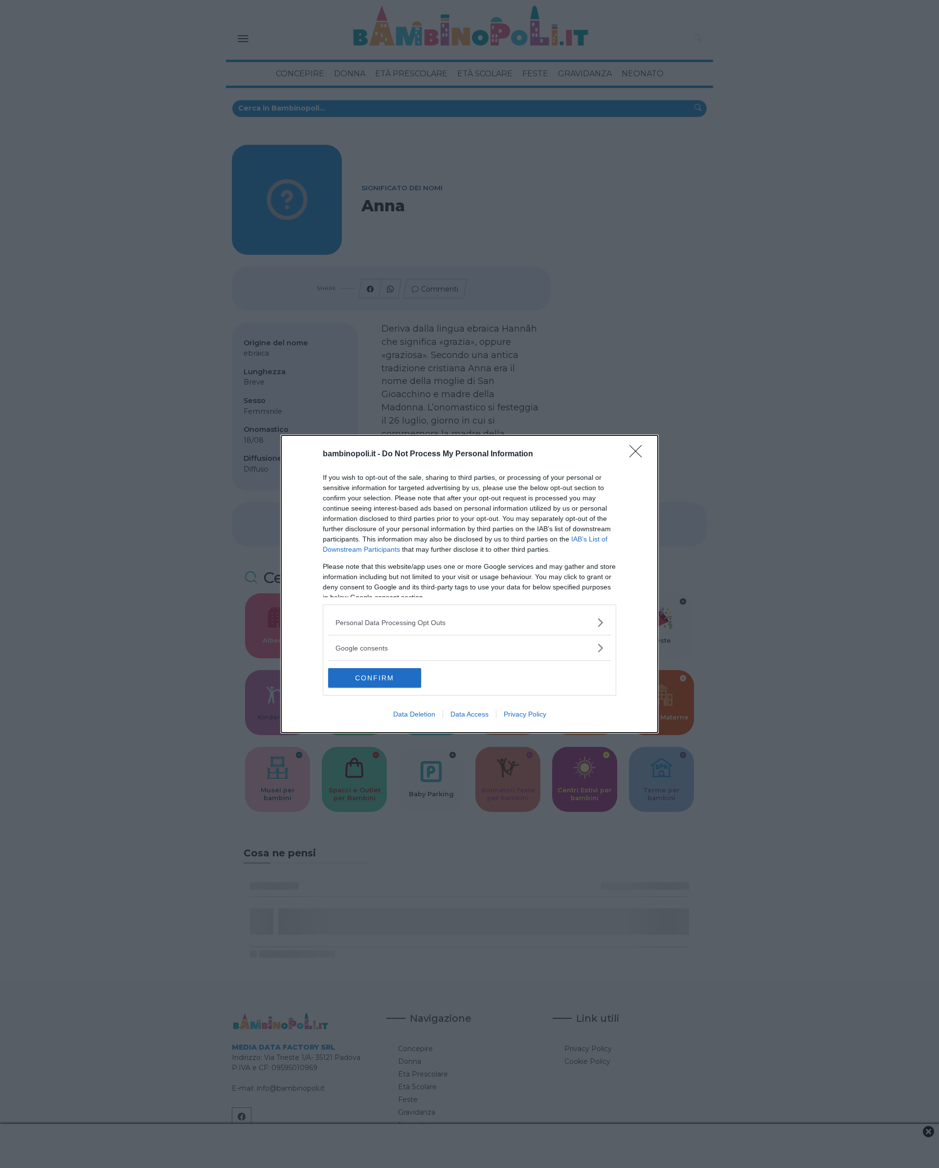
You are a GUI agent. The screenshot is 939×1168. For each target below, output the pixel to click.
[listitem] (469, 622)
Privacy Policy (525, 714)
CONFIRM (374, 678)
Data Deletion (414, 714)
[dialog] (469, 584)
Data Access (469, 714)
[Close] (638, 454)
